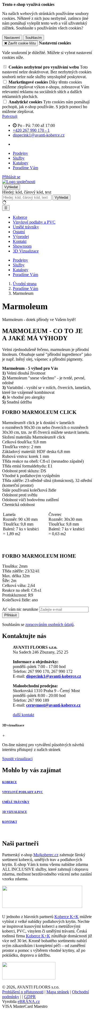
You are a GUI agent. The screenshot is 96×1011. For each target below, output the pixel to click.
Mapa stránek (57, 992)
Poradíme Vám (25, 167)
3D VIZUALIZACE (14, 811)
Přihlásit (10, 615)
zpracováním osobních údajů (49, 624)
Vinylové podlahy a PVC (34, 222)
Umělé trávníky (26, 227)
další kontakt (23, 714)
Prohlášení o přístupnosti (22, 992)
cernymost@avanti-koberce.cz (53, 705)
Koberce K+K (66, 916)
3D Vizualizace (26, 251)
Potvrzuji (9, 116)
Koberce (20, 217)
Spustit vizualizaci (17, 758)
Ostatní (19, 231)
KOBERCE (9, 782)
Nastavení (12, 38)
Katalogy (20, 163)
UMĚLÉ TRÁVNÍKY (15, 801)
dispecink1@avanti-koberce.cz (53, 676)
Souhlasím (33, 38)
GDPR (30, 996)
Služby (19, 158)
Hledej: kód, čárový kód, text (26, 192)
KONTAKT (9, 821)
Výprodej (21, 236)
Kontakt (19, 241)
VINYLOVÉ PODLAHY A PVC (22, 792)
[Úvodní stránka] (18, 181)
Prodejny (20, 153)
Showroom (22, 246)
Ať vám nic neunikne (20, 609)
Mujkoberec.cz (45, 854)
